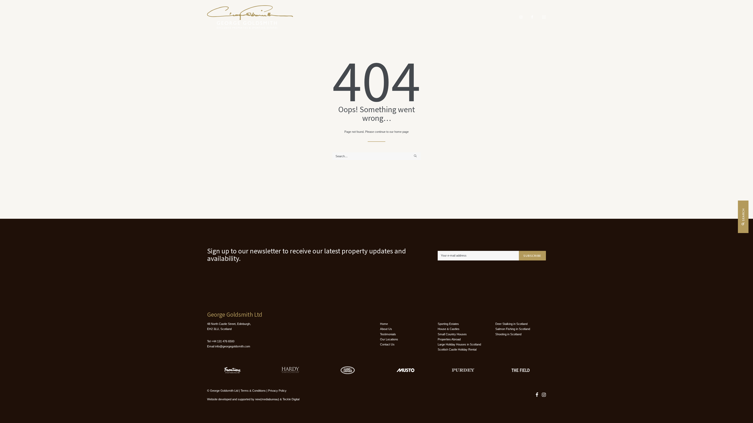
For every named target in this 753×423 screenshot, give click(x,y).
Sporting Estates (448, 323)
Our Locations (389, 339)
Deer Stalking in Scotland (511, 323)
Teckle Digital (291, 399)
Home (384, 323)
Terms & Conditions (253, 390)
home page (401, 131)
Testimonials (388, 334)
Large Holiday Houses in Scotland (459, 344)
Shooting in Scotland (508, 334)
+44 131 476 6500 (222, 341)
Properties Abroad (449, 339)
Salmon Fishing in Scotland (512, 329)
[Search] (376, 156)
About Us (386, 329)
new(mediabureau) (267, 399)
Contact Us (387, 344)
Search (743, 215)
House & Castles (448, 329)
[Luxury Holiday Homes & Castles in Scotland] (250, 17)
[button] (544, 17)
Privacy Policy (277, 390)
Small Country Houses (452, 334)
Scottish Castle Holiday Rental (457, 349)
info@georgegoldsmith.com (232, 346)
